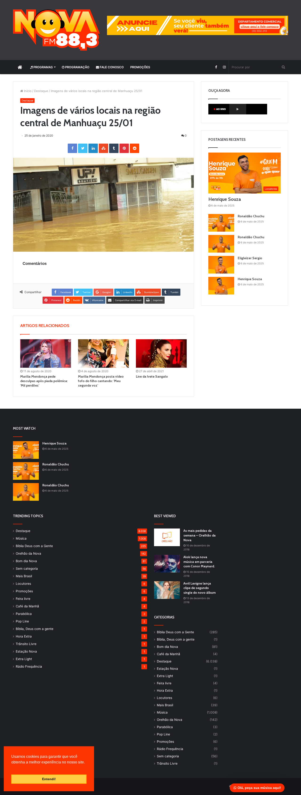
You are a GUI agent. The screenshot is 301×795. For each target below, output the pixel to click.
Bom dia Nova (26, 561)
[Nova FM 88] (56, 30)
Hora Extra (24, 636)
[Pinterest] (124, 148)
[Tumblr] (114, 148)
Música (21, 538)
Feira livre (23, 599)
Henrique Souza (224, 199)
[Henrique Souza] (221, 286)
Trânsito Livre (26, 644)
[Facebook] (216, 67)
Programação (76, 67)
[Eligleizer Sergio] (221, 265)
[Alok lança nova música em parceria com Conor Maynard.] (167, 564)
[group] (197, 25)
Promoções (140, 67)
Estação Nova (26, 651)
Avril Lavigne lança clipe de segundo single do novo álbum (199, 588)
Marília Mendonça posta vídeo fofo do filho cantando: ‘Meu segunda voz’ (101, 380)
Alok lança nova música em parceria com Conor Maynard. (199, 561)
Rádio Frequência (29, 666)
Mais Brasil (24, 576)
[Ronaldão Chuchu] (221, 223)
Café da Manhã (27, 606)
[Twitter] (82, 148)
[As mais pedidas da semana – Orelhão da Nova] (167, 537)
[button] (12, 768)
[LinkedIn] (93, 148)
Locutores (23, 583)
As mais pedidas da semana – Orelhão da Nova (199, 535)
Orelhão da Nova (28, 553)
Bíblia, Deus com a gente (34, 629)
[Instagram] (224, 67)
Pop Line (22, 621)
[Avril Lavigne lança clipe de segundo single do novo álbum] (167, 590)
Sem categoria (27, 568)
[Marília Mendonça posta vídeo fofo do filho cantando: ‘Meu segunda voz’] (103, 353)
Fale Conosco (111, 67)
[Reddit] (134, 148)
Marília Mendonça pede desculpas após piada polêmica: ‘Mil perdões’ (44, 380)
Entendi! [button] (49, 779)
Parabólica (24, 614)
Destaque (41, 91)
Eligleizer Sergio (250, 258)
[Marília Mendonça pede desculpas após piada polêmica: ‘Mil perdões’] (45, 353)
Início (27, 91)
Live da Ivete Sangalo (152, 376)
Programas (43, 67)
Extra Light (24, 659)
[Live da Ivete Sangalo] (161, 353)
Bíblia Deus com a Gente (34, 546)
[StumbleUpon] (103, 148)
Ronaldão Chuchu (251, 216)
